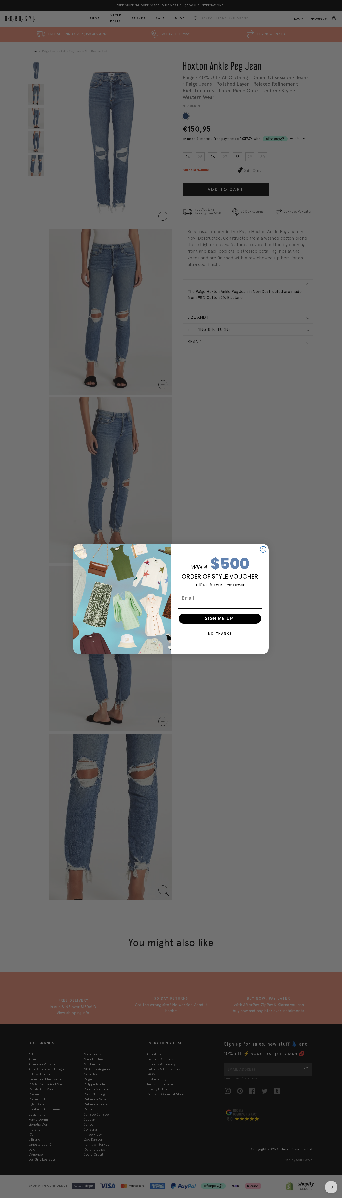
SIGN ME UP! (220, 618)
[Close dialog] (263, 549)
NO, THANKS (220, 633)
